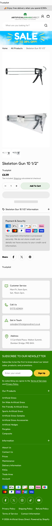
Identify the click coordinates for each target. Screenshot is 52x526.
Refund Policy (42, 508)
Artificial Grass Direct (20, 519)
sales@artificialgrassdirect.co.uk (25, 324)
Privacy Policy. (12, 384)
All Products (17, 48)
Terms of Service (10, 513)
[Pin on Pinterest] (30, 257)
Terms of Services (38, 381)
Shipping (17, 178)
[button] (26, 195)
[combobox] (26, 25)
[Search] (46, 25)
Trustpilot (4, 2)
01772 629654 (16, 308)
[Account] (42, 16)
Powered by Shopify (40, 519)
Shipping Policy (25, 508)
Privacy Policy (8, 508)
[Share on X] (21, 257)
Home (4, 48)
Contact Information (30, 513)
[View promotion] (26, 38)
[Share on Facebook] (13, 257)
